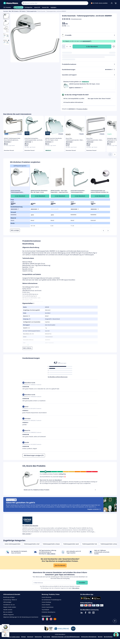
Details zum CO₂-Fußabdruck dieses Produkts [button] (36, 490)
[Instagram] (93, 612)
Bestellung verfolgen (9, 597)
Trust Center (46, 636)
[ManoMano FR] (43, 619)
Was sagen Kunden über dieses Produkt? (99, 98)
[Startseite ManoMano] (11, 3)
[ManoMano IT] (47, 619)
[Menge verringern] (63, 46)
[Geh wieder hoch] (115, 621)
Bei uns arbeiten (7, 612)
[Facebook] (85, 612)
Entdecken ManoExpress (48, 612)
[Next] (108, 231)
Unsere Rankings (46, 602)
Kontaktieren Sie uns (9, 604)
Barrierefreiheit (108, 636)
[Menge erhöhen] (70, 46)
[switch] (5, 635)
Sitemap (23, 636)
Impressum (30, 636)
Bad (10, 11)
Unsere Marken (46, 604)
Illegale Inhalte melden (9, 607)
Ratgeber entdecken (93, 509)
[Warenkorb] (115, 3)
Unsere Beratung (46, 597)
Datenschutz (38, 636)
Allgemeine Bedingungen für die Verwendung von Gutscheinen (20, 617)
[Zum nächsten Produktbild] (56, 38)
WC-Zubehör (23, 11)
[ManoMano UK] (51, 619)
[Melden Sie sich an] (111, 3)
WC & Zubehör (15, 11)
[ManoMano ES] (55, 619)
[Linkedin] (81, 612)
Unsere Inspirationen (47, 607)
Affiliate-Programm (8, 614)
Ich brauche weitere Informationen (73, 102)
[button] (88, 84)
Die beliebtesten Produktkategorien (51, 599)
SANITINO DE (71, 109)
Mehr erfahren (75, 588)
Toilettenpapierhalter (32, 11)
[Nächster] (115, 154)
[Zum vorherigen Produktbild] (14, 38)
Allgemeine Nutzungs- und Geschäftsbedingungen (65, 636)
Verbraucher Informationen (88, 636)
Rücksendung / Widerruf (10, 599)
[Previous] (103, 231)
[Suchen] (23, 3)
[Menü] (8, 625)
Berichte (100, 636)
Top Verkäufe (45, 609)
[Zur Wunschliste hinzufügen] (113, 46)
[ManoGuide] (116, 634)
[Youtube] (89, 612)
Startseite (5, 11)
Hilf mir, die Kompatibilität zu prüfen (73, 98)
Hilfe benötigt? (7, 602)
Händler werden (7, 609)
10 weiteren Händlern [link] (82, 109)
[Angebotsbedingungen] (114, 41)
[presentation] (95, 490)
